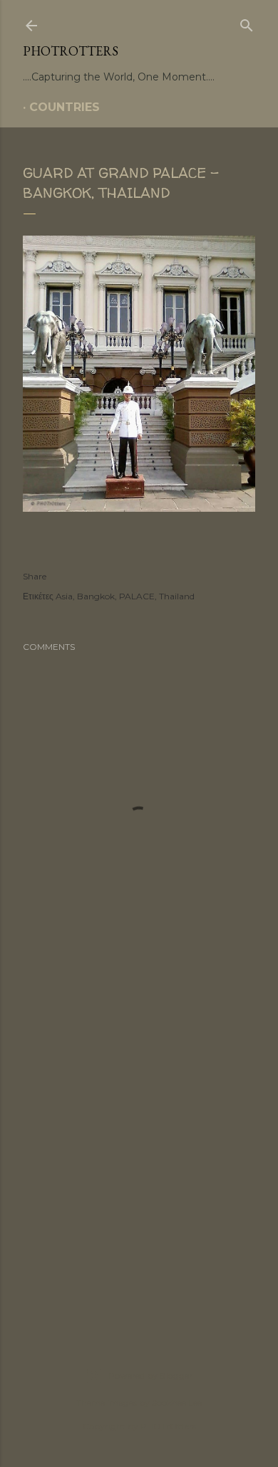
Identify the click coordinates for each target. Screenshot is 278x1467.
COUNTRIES (64, 107)
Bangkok (96, 596)
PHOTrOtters (70, 51)
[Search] (246, 23)
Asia (64, 596)
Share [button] (34, 576)
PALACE (137, 596)
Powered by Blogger (150, 1375)
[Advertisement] (139, 1157)
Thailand (177, 596)
